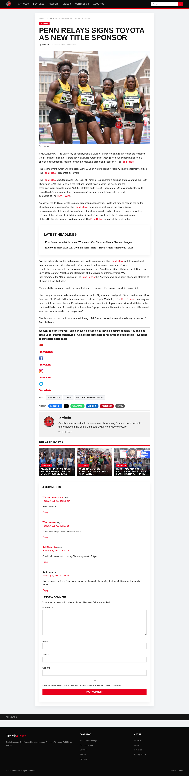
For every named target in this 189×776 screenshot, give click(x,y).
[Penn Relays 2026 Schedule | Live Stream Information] (94, 462)
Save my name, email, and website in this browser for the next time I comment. (81, 685)
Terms (180, 770)
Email (120, 406)
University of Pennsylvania (90, 397)
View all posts (65, 432)
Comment (47, 607)
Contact (137, 745)
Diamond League (86, 745)
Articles (23, 4)
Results (54, 4)
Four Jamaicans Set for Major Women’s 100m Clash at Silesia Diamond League (88, 242)
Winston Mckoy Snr (52, 497)
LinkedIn (92, 406)
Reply (45, 512)
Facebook (55, 406)
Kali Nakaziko (49, 547)
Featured (38, 4)
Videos (67, 4)
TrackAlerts (16, 770)
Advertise (138, 749)
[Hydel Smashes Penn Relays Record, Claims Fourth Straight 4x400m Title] (132, 462)
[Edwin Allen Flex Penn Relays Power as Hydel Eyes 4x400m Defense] (57, 462)
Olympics (83, 749)
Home (41, 18)
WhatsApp (77, 406)
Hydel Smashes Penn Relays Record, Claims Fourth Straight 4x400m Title (131, 472)
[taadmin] (49, 421)
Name (45, 641)
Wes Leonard (49, 522)
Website (46, 668)
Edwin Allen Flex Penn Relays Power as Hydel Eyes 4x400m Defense (56, 471)
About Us (98, 4)
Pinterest (107, 406)
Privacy (173, 770)
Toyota (68, 397)
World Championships (88, 740)
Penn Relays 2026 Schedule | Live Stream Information (93, 471)
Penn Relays (128, 161)
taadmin (45, 44)
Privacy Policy (140, 754)
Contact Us (82, 4)
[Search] (180, 4)
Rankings (83, 759)
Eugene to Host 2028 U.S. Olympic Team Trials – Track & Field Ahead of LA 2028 (89, 247)
